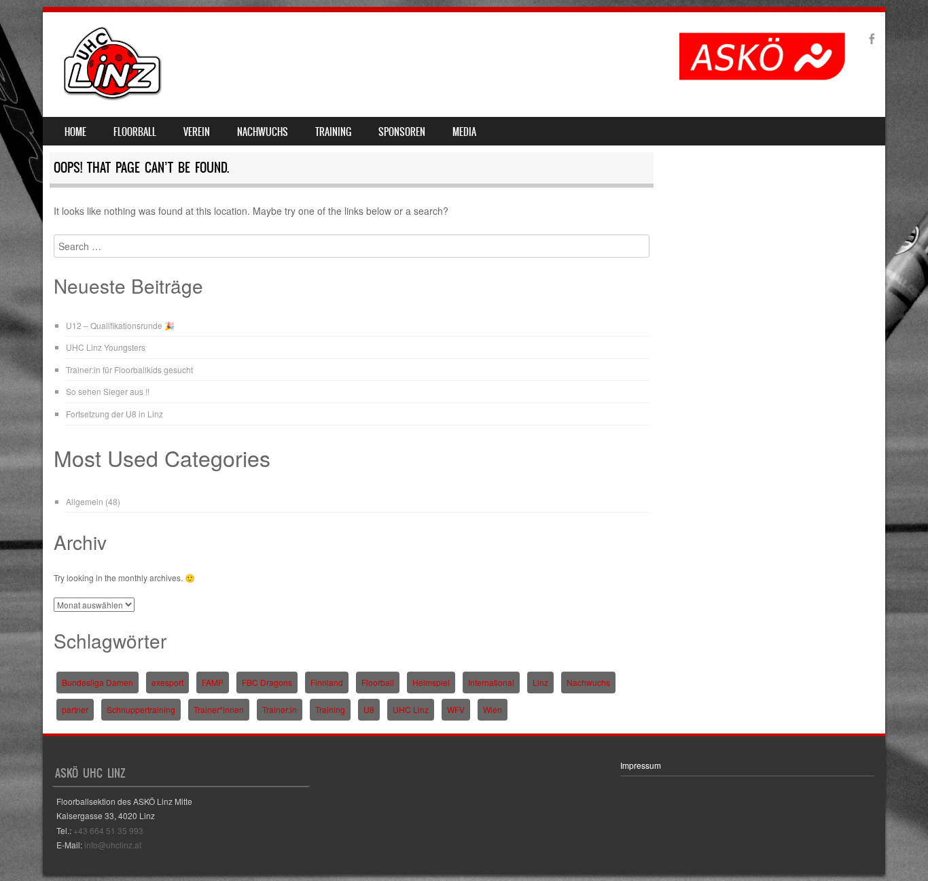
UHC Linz (411, 709)
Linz (540, 682)
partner (75, 709)
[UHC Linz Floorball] (113, 96)
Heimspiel (431, 682)
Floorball (134, 131)
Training (333, 131)
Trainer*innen (219, 709)
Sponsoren (401, 131)
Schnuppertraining (141, 709)
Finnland (326, 682)
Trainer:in (279, 709)
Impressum (640, 765)
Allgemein (84, 501)
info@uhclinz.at (112, 844)
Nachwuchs (262, 131)
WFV (456, 709)
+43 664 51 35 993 (108, 830)
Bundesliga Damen (97, 682)
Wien (492, 709)
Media (464, 131)
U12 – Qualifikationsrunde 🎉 (120, 325)
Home (75, 131)
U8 (368, 709)
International (491, 682)
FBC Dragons (267, 682)
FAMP (213, 682)
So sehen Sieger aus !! (107, 391)
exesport (167, 682)
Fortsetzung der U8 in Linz (114, 413)
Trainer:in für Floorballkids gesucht (129, 369)
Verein (196, 131)
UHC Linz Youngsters (105, 347)
